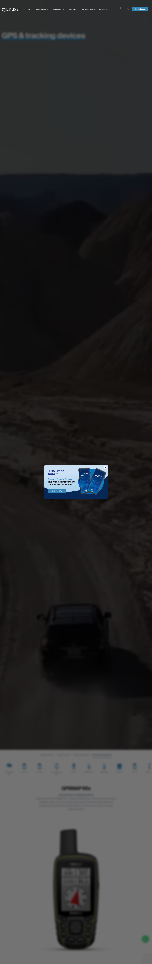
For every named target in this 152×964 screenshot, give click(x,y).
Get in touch (140, 9)
